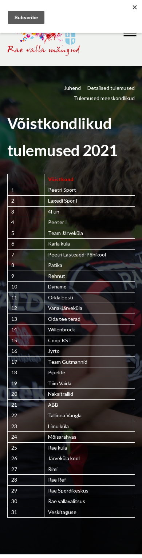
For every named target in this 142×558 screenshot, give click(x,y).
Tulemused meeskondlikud (104, 98)
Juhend (72, 88)
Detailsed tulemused (111, 88)
